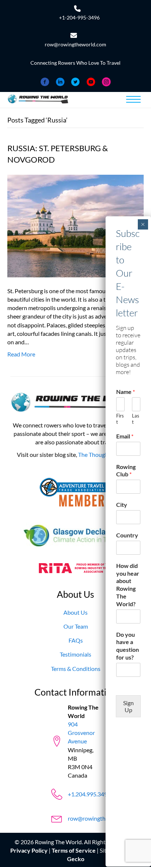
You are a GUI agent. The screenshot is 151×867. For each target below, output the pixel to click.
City (121, 504)
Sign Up (128, 706)
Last (135, 419)
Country (127, 535)
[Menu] (133, 99)
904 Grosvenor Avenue (81, 733)
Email (124, 436)
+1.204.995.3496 (89, 793)
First (120, 419)
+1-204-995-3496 (79, 17)
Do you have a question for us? (127, 646)
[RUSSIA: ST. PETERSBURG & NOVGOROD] (75, 224)
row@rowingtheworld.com (75, 44)
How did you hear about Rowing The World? (127, 584)
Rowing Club (126, 470)
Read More (21, 354)
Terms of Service (74, 850)
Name (125, 391)
